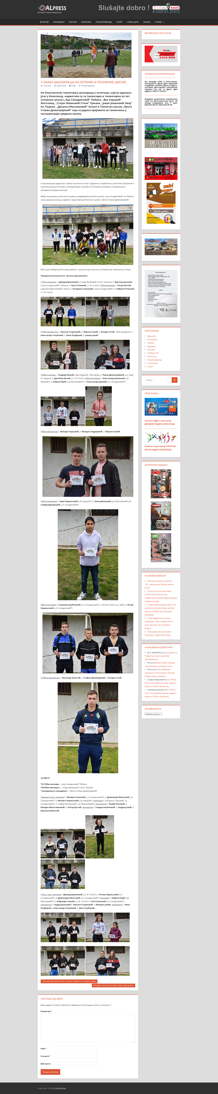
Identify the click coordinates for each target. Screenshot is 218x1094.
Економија (59, 22)
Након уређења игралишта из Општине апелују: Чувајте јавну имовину (160, 673)
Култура (73, 22)
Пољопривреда (104, 22)
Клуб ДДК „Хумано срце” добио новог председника (113, 985)
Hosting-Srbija (60, 1088)
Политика (86, 22)
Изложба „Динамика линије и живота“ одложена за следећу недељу (69, 981)
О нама (158, 22)
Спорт (119, 22)
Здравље (151, 346)
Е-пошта (45, 1056)
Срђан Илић (61, 86)
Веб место (46, 1063)
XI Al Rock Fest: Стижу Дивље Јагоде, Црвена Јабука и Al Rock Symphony (160, 683)
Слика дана (133, 22)
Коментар (46, 1011)
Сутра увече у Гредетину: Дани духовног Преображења (161, 656)
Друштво (44, 22)
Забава (146, 22)
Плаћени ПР (153, 353)
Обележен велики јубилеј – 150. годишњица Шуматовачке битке (159, 584)
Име (43, 1048)
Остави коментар (88, 86)
